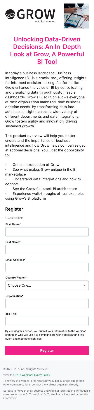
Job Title (11, 313)
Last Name (12, 242)
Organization (13, 296)
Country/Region (15, 277)
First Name (12, 224)
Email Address (14, 259)
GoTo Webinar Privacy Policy (32, 374)
